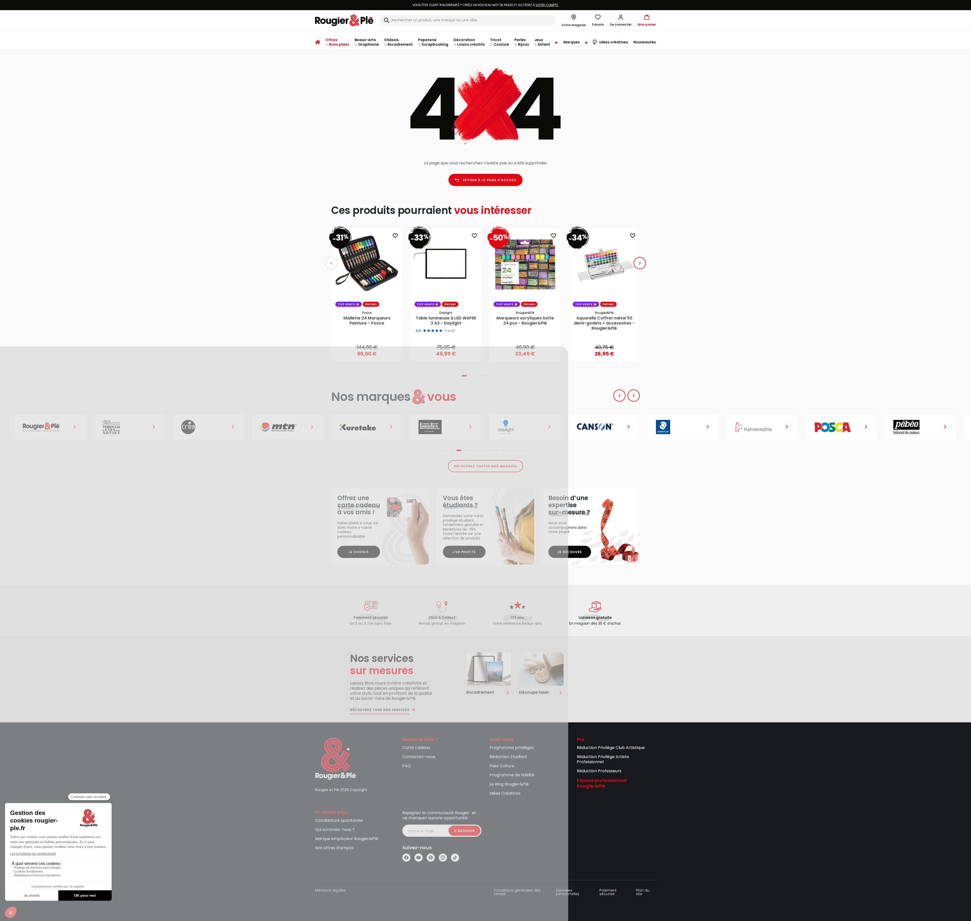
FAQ (406, 766)
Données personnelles (567, 892)
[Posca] (762, 427)
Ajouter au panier (371, 352)
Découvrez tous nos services (379, 710)
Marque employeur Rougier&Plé (346, 839)
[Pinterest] (431, 858)
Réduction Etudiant (508, 757)
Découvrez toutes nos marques (485, 466)
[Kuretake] (287, 427)
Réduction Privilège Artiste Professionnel (603, 759)
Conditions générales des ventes (517, 892)
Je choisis (359, 552)
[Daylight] (445, 427)
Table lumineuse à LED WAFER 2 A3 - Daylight (446, 321)
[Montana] (208, 427)
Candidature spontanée (339, 820)
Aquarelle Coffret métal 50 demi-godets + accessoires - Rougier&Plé (604, 323)
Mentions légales (330, 891)
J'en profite (464, 552)
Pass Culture (502, 766)
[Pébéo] (841, 427)
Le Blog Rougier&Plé (509, 784)
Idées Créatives (505, 793)
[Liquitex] (366, 427)
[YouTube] (418, 858)
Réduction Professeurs (599, 771)
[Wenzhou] (920, 427)
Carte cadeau (416, 748)
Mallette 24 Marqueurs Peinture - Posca (366, 321)
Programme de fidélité (512, 775)
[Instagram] (443, 858)
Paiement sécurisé (608, 892)
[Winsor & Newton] (50, 427)
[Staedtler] (604, 427)
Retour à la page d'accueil (490, 180)
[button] (621, 20)
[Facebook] (406, 858)
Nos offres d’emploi (334, 848)
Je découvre (570, 552)
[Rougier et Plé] (335, 758)
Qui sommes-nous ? (335, 829)
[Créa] (129, 427)
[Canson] (525, 427)
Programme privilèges (512, 748)
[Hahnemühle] (683, 427)
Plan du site (642, 892)
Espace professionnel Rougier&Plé (602, 783)
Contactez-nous (418, 757)
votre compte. (547, 5)
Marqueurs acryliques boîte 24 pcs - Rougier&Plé (525, 321)
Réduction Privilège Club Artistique (611, 748)
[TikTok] (455, 858)
